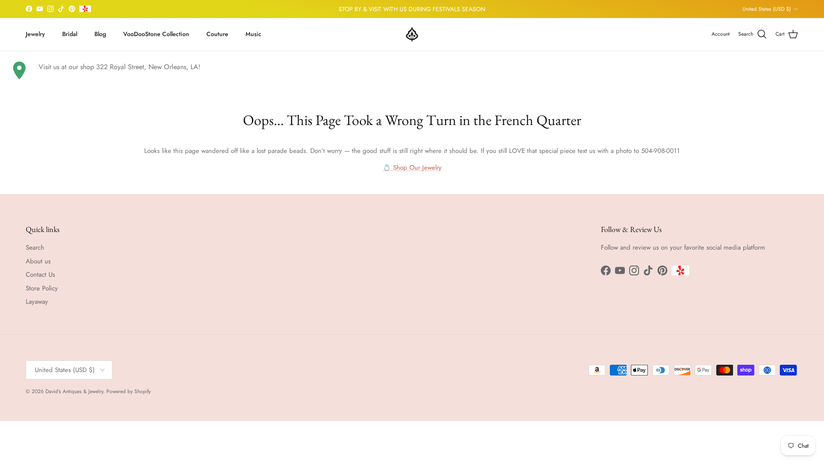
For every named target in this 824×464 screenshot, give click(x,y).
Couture (217, 34)
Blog (100, 34)
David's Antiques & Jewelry (74, 391)
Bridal (69, 34)
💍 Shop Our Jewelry (412, 167)
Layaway (37, 301)
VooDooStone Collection (156, 34)
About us (38, 261)
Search (35, 247)
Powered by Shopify (128, 391)
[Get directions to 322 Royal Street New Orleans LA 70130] (19, 70)
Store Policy (42, 288)
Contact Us (40, 274)
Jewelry (35, 34)
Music (253, 34)
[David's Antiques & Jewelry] (412, 34)
